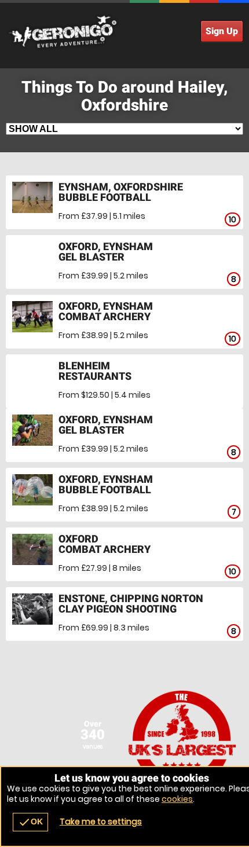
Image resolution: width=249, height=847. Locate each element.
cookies (177, 799)
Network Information (182, 739)
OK (30, 822)
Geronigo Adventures (124, 32)
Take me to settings (101, 821)
